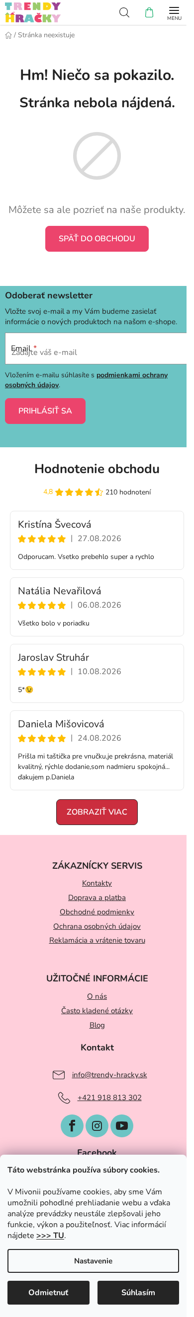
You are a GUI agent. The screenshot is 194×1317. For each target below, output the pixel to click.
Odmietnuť (48, 1292)
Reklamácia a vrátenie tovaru (97, 940)
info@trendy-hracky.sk (109, 1075)
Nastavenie (93, 1261)
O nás (97, 996)
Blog (97, 1025)
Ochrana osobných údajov (97, 926)
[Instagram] (97, 1125)
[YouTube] (121, 1125)
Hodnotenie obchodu (97, 469)
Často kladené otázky (97, 1011)
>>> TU (50, 1235)
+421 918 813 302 (110, 1098)
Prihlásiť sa (45, 411)
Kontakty (97, 883)
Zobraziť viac (97, 812)
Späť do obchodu (97, 238)
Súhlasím (138, 1292)
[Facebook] (72, 1125)
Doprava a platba (97, 897)
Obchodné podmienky (97, 912)
